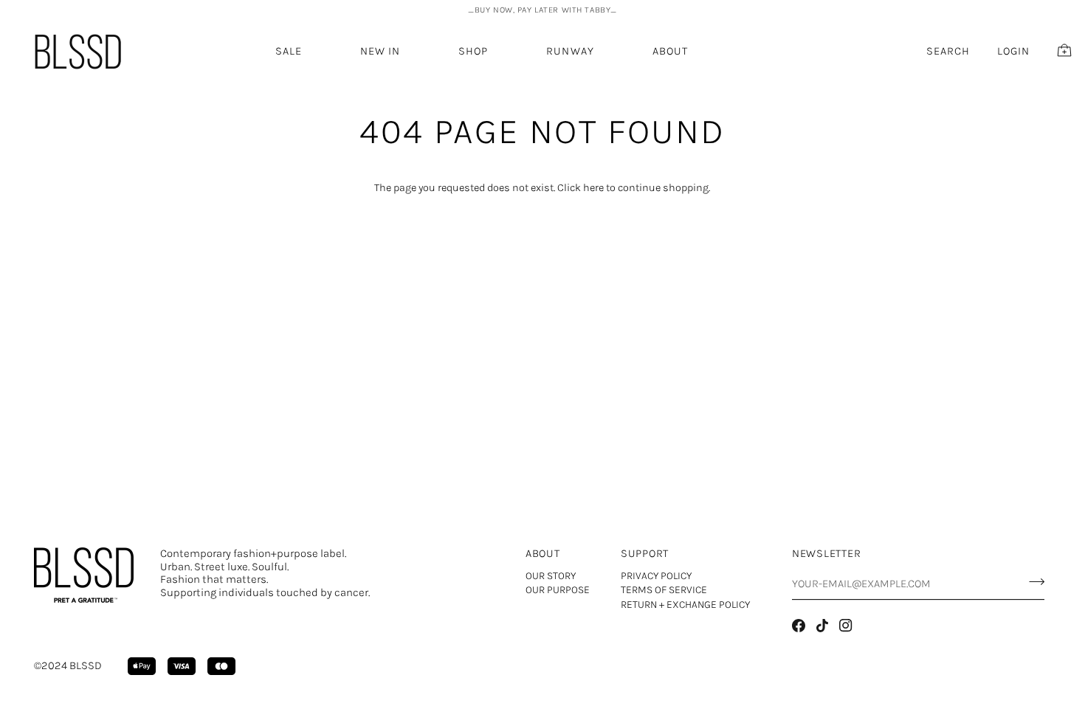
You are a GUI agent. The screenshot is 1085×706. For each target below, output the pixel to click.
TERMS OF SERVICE (664, 590)
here (593, 187)
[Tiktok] (822, 625)
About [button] (543, 553)
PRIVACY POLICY (656, 576)
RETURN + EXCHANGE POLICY (685, 604)
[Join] (1032, 582)
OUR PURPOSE (558, 590)
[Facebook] (798, 625)
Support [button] (645, 553)
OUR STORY (551, 576)
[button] (380, 51)
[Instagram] (845, 625)
